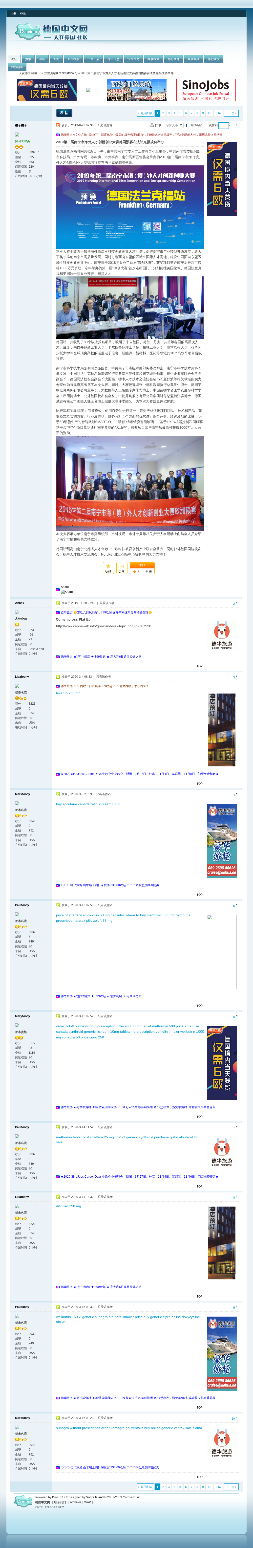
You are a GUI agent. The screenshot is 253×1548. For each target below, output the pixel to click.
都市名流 (21, 692)
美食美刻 (193, 59)
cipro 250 (96, 1037)
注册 (13, 13)
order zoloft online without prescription (86, 1026)
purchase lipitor (166, 1137)
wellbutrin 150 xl (68, 1317)
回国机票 (73, 59)
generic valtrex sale (176, 1428)
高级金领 (21, 619)
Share (65, 587)
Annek (19, 603)
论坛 (14, 59)
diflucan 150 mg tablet (134, 1026)
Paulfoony (22, 905)
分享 (122, 571)
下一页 (230, 113)
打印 (158, 125)
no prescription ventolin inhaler (155, 1031)
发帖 (64, 113)
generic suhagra (95, 1317)
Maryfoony (22, 1016)
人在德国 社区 (28, 73)
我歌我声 (153, 59)
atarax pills (83, 920)
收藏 (108, 571)
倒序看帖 (196, 125)
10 (209, 113)
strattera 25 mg (102, 1137)
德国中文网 (42, 1502)
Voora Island (95, 1497)
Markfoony (22, 794)
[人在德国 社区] (51, 39)
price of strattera (69, 915)
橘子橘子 (21, 125)
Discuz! (57, 1497)
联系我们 (60, 1502)
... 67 (218, 113)
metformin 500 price (168, 1026)
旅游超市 (17, 67)
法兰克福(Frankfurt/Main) (60, 73)
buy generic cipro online (162, 1317)
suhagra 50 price (75, 1037)
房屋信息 (113, 59)
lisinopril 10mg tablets (113, 1031)
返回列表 (147, 113)
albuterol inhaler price (126, 1317)
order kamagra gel (115, 1428)
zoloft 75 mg (102, 920)
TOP (200, 666)
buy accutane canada (73, 804)
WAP (87, 1502)
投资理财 (133, 59)
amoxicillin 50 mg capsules (104, 915)
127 (142, 565)
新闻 (56, 59)
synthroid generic (82, 1031)
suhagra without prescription (78, 1428)
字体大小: (172, 125)
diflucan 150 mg (68, 1206)
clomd (197, 1428)
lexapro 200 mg (68, 693)
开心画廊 (173, 59)
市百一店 (93, 59)
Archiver (75, 1502)
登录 (23, 13)
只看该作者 (105, 125)
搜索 (28, 59)
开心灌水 (213, 59)
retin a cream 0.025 (106, 804)
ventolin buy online (145, 1428)
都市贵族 (21, 1032)
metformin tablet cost (72, 1137)
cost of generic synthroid (134, 1137)
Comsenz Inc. (132, 1497)
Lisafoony (22, 676)
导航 (42, 59)
